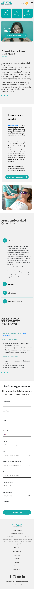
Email (5, 420)
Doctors (17, 559)
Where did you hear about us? (12, 462)
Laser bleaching (13, 125)
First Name (6, 402)
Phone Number (8, 431)
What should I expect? (13, 301)
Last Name (6, 411)
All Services (17, 548)
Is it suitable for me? (12, 240)
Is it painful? (10, 292)
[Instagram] (14, 577)
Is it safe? (9, 284)
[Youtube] (19, 577)
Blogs (17, 562)
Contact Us (17, 569)
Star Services (17, 551)
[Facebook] (10, 577)
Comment (6, 502)
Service (5, 472)
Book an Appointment (14, 36)
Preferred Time (8, 482)
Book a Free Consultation (15, 177)
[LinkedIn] (23, 576)
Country (5, 441)
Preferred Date (7, 492)
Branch (5, 451)
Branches (17, 566)
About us (17, 555)
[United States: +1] (5, 435)
